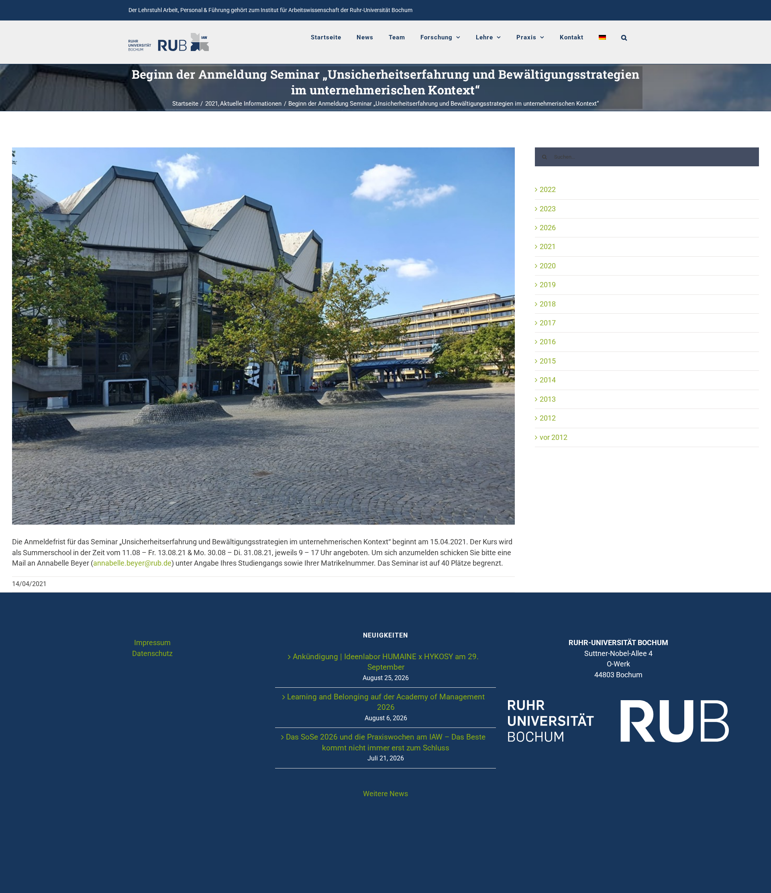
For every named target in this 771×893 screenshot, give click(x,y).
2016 (548, 342)
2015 (548, 361)
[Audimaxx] (263, 336)
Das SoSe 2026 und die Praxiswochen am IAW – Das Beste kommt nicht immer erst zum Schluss (385, 742)
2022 (548, 190)
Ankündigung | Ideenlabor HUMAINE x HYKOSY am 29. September (386, 662)
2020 (548, 266)
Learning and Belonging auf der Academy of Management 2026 (386, 702)
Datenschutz (152, 654)
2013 (548, 399)
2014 (548, 380)
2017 (548, 323)
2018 (548, 304)
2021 (548, 247)
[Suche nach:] (647, 156)
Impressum (152, 643)
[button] (624, 37)
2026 (548, 228)
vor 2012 (553, 437)
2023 (548, 209)
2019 (548, 285)
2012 (548, 418)
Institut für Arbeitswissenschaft (300, 10)
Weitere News (385, 794)
